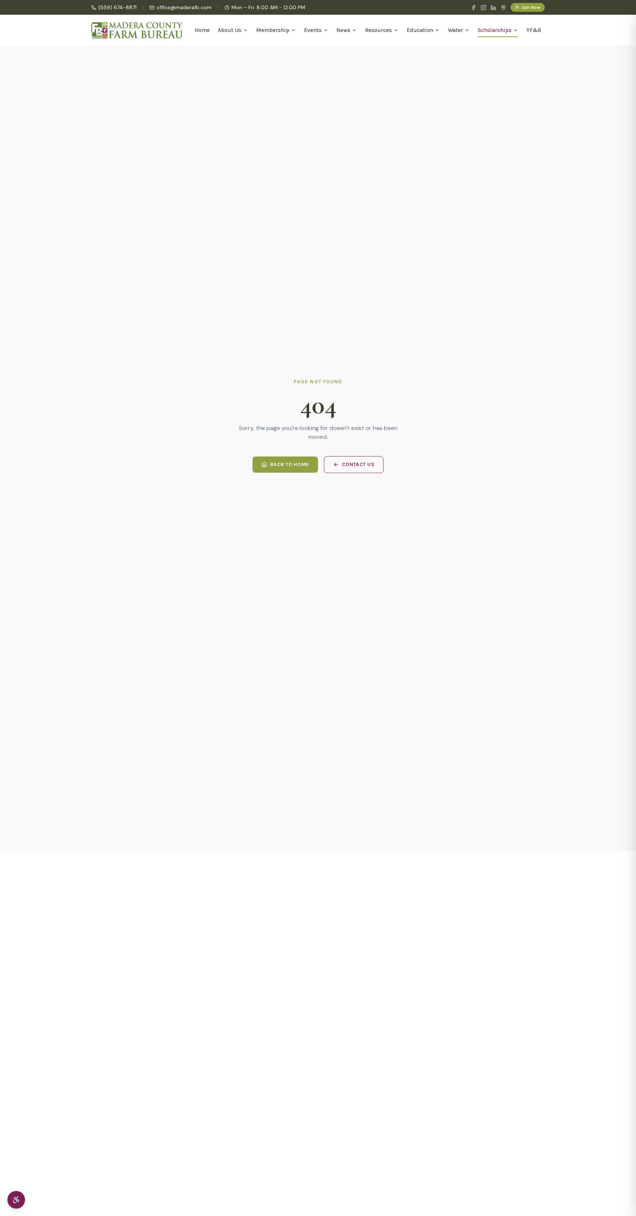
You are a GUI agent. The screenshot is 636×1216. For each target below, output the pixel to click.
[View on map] (503, 7)
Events (313, 30)
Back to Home (289, 464)
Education (420, 30)
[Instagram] (483, 7)
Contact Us (358, 464)
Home (202, 30)
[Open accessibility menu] (16, 1200)
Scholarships (495, 30)
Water (455, 30)
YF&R (533, 30)
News (343, 30)
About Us (229, 30)
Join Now (531, 7)
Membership (272, 30)
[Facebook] (473, 7)
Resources (378, 30)
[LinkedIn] (493, 7)
